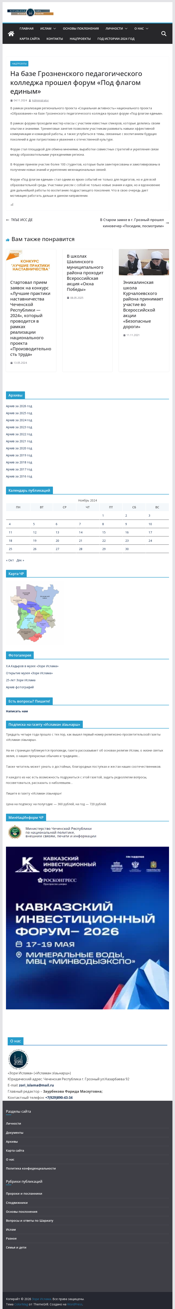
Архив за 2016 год (19, 476)
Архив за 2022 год (19, 434)
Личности (114, 28)
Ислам (45, 28)
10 (150, 524)
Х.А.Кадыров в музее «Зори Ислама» (32, 666)
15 (104, 532)
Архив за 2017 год (19, 469)
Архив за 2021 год (19, 441)
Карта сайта (30, 39)
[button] (53, 29)
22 (104, 541)
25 (10, 549)
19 (34, 541)
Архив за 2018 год (19, 462)
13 (57, 532)
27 (57, 549)
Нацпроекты (80, 39)
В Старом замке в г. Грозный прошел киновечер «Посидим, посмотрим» (132, 222)
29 (104, 549)
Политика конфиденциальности (31, 1168)
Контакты (55, 39)
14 (80, 532)
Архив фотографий (20, 687)
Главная (27, 28)
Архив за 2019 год (19, 455)
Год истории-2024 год (116, 39)
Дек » (20, 560)
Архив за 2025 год (19, 413)
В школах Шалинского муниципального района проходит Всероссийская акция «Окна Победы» (85, 272)
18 (10, 541)
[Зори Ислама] (11, 34)
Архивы (12, 1141)
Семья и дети (16, 1247)
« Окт (10, 560)
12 (34, 532)
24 (150, 541)
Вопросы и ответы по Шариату (29, 1220)
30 (127, 549)
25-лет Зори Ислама (20, 680)
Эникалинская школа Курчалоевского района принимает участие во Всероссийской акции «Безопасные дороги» (143, 304)
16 (127, 532)
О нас (139, 28)
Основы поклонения (81, 28)
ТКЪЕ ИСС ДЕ (22, 219)
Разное (11, 1238)
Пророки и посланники (24, 1193)
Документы (14, 1133)
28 (80, 549)
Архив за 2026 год (19, 406)
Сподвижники (17, 1203)
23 (127, 541)
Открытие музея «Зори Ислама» (29, 673)
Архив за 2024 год (19, 420)
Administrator (40, 100)
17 (150, 532)
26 (34, 549)
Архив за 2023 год (19, 427)
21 (80, 541)
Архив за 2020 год (19, 448)
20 (57, 541)
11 (10, 532)
